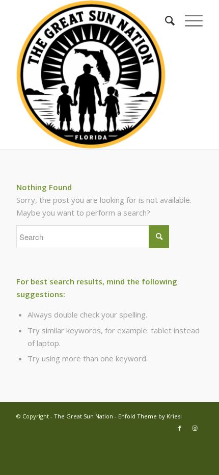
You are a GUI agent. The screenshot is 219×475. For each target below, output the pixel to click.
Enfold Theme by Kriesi (150, 416)
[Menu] (189, 20)
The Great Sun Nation (83, 416)
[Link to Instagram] (195, 428)
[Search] (165, 20)
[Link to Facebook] (179, 428)
